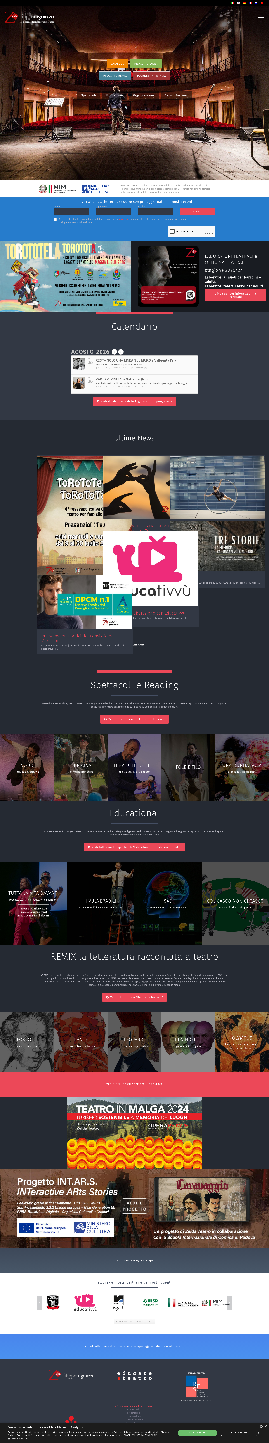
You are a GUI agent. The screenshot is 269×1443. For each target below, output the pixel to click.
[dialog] (134, 1433)
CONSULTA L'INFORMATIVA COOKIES (140, 1435)
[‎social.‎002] (168, 247)
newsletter (123, 219)
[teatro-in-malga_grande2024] (134, 1098)
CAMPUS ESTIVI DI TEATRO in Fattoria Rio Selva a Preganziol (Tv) (146, 528)
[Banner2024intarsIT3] (134, 1171)
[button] (90, 1439)
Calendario (134, 1409)
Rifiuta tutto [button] (239, 1432)
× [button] (265, 1426)
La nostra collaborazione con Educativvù (146, 613)
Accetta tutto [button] (197, 1432)
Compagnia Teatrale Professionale (135, 1406)
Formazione (134, 1416)
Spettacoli (134, 1412)
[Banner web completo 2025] (65, 242)
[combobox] (261, 1426)
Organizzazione (135, 1419)
